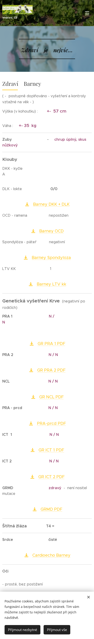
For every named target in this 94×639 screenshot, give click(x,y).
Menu (87, 13)
